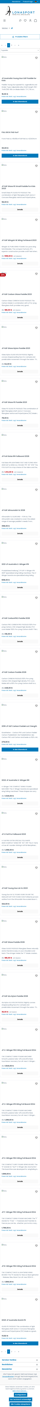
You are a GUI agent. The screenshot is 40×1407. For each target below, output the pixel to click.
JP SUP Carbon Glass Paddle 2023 (17, 294)
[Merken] (36, 58)
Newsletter (16, 1)
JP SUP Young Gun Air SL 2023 (15, 888)
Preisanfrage (28, 1)
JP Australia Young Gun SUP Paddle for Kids (19, 79)
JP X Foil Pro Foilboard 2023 (14, 834)
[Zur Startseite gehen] (20, 11)
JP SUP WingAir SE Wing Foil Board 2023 (19, 240)
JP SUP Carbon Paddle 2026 (14, 672)
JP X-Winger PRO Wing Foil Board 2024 (19, 1050)
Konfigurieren (20, 1395)
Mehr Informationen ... (20, 1391)
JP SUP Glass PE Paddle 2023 (14, 402)
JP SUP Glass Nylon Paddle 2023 (16, 348)
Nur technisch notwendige (20, 1399)
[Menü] (4, 20)
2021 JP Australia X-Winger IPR (15, 564)
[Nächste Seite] (15, 45)
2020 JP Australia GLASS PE (14, 1320)
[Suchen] (20, 20)
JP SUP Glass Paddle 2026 (13, 942)
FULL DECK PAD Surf (10, 132)
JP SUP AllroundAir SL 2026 (13, 510)
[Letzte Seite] (18, 45)
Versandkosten (8, 1376)
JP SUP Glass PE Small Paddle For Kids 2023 (18, 187)
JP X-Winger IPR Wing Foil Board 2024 (18, 1104)
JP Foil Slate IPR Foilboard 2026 (15, 456)
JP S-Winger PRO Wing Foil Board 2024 (19, 1158)
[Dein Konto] (30, 20)
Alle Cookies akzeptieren (20, 1404)
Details (20, 209)
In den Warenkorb (20, 101)
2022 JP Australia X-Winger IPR (15, 780)
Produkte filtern (21, 37)
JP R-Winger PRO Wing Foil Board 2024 (19, 1266)
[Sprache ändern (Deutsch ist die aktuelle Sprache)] (36, 1)
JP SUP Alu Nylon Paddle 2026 (15, 996)
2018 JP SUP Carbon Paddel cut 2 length (19, 726)
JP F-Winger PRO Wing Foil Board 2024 (19, 1212)
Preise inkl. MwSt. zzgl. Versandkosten (14, 96)
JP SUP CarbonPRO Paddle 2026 (16, 618)
